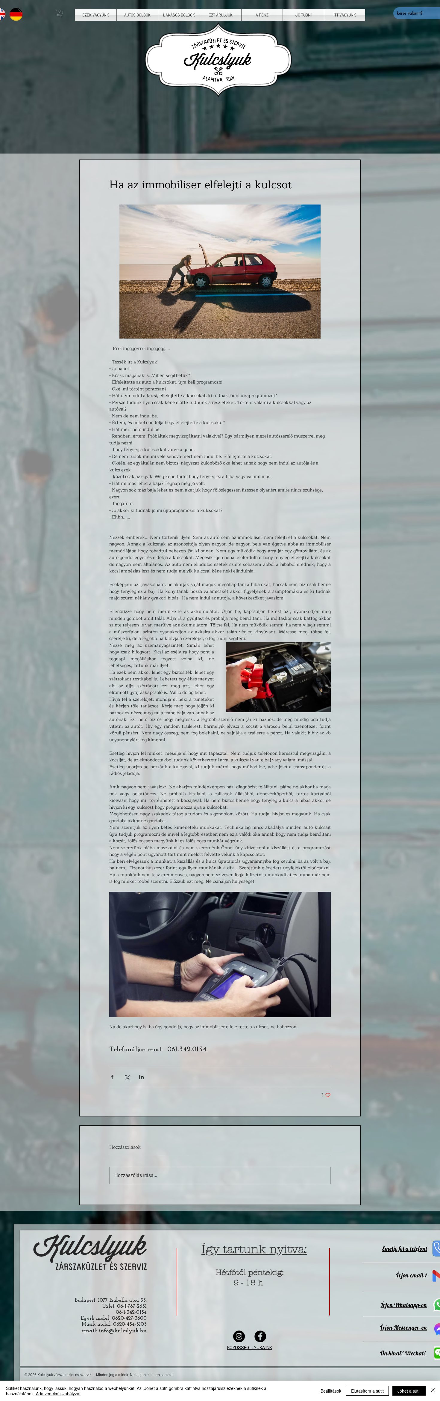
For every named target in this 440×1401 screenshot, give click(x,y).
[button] (59, 13)
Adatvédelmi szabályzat (58, 1394)
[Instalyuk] (239, 1336)
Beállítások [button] (331, 1391)
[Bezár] (432, 1390)
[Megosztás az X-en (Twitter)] (127, 1077)
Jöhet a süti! (409, 1391)
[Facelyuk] (260, 1336)
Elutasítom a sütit (367, 1391)
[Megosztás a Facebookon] (112, 1077)
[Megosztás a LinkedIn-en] (141, 1077)
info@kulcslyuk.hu (123, 1331)
